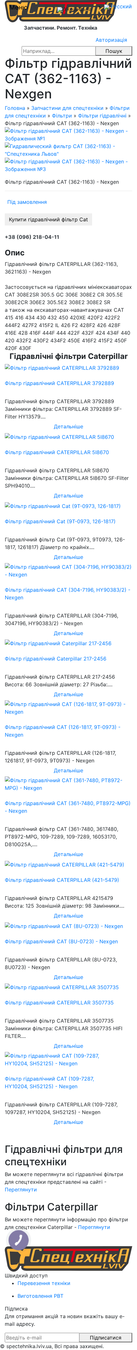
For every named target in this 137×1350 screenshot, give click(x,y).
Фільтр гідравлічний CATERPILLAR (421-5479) (62, 880)
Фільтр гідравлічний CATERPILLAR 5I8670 (57, 452)
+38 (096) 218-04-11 (32, 237)
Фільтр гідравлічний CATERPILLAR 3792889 (59, 383)
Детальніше (68, 426)
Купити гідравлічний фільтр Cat (48, 219)
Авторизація (111, 40)
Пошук (113, 51)
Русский (120, 6)
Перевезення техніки (44, 1283)
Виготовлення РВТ (40, 1296)
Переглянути (21, 1189)
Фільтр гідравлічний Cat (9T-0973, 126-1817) (60, 521)
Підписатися (105, 1337)
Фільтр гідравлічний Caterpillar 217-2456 (55, 658)
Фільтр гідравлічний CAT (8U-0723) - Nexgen (61, 941)
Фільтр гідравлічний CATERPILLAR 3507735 (59, 1002)
